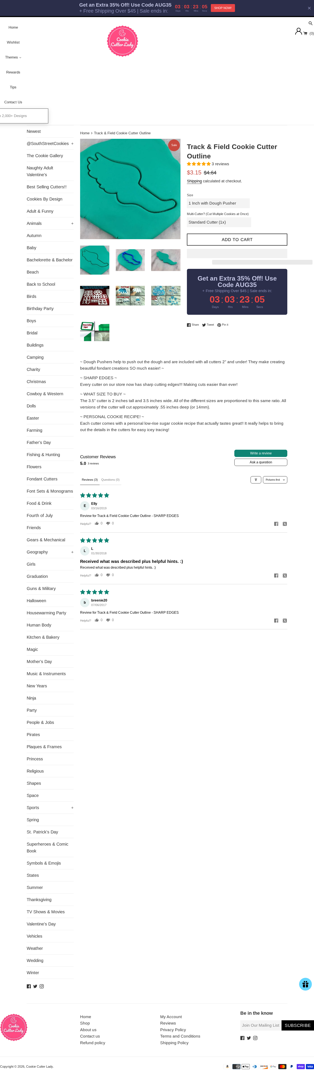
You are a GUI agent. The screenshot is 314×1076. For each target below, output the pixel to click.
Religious (35, 771)
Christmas (36, 381)
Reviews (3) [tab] (90, 479)
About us (88, 1030)
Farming (34, 430)
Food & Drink (39, 503)
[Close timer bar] (309, 8)
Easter (33, 418)
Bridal (32, 333)
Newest (34, 131)
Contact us (90, 1036)
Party (32, 710)
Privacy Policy (173, 1030)
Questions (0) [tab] (110, 479)
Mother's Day (39, 661)
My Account (171, 1017)
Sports (50, 807)
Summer (35, 887)
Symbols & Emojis (44, 863)
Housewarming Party (46, 612)
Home (85, 1017)
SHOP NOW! (223, 8)
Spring (33, 819)
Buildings (35, 345)
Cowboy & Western (45, 393)
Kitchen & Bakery (43, 637)
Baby (31, 247)
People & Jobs (40, 722)
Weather (35, 948)
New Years (37, 686)
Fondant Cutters (42, 479)
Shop (85, 1023)
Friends (34, 527)
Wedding (35, 960)
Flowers (34, 466)
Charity (33, 369)
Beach (33, 272)
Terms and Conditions (180, 1036)
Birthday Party (40, 308)
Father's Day (39, 442)
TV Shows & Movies (46, 911)
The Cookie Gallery (45, 155)
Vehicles (34, 936)
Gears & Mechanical (46, 539)
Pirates (33, 734)
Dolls (31, 406)
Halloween (36, 600)
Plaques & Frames (44, 746)
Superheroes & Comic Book (47, 847)
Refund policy (92, 1043)
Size (190, 195)
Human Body (39, 625)
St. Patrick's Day (42, 832)
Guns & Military (41, 588)
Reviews (168, 1023)
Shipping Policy (174, 1043)
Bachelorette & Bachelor (50, 260)
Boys (31, 320)
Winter (33, 972)
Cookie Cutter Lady (39, 1066)
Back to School (41, 284)
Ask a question (261, 462)
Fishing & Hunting (43, 454)
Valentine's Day (41, 924)
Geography (50, 552)
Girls (31, 564)
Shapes (34, 783)
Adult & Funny (40, 211)
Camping (35, 357)
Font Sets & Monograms (50, 491)
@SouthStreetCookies (50, 143)
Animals (50, 223)
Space (33, 795)
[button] (199, 164)
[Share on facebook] (276, 524)
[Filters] (256, 479)
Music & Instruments (46, 673)
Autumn (34, 235)
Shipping (194, 181)
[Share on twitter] (284, 524)
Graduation (37, 576)
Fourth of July (40, 515)
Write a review (261, 453)
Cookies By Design (44, 199)
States (33, 875)
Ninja (31, 698)
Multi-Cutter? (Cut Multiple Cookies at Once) (218, 214)
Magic (32, 649)
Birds (31, 296)
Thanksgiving (39, 899)
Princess (35, 759)
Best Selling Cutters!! (47, 186)
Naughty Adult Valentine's (40, 171)
